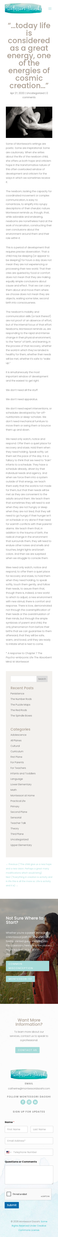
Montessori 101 (20, 979)
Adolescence (18, 735)
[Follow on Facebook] (22, 1102)
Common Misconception (21, 966)
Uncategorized (35, 93)
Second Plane (19, 812)
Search (42, 678)
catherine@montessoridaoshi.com (29, 1088)
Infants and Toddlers (23, 773)
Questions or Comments (21, 1161)
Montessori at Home (23, 795)
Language (17, 779)
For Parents (17, 762)
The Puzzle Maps (20, 704)
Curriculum (17, 751)
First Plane (16, 757)
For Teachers (18, 768)
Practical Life (18, 801)
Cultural (15, 746)
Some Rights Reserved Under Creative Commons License (29, 1226)
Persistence (17, 693)
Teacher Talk (18, 823)
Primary (15, 806)
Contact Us (27, 1050)
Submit (12, 1205)
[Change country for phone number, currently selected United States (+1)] (8, 1152)
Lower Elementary (21, 784)
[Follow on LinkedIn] (35, 1102)
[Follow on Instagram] (29, 1102)
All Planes (16, 740)
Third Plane (17, 834)
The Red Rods (19, 710)
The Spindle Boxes (21, 715)
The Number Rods (21, 699)
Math (14, 790)
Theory (15, 828)
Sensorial (16, 817)
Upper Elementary (21, 845)
